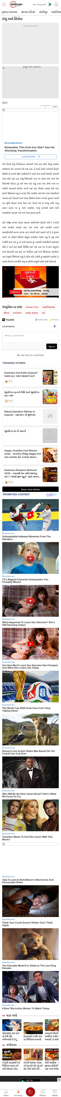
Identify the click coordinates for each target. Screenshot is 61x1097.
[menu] (5, 4)
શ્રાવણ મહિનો (28, 12)
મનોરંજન (17, 313)
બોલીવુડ (43, 12)
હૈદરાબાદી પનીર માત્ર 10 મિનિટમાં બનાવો (33, 1038)
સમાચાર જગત (32, 307)
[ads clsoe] (59, 1080)
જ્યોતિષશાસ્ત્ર (48, 307)
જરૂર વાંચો (11, 1015)
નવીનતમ (11, 1045)
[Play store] (50, 4)
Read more (16, 292)
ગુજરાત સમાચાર (9, 12)
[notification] (56, 4)
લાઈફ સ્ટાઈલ (31, 313)
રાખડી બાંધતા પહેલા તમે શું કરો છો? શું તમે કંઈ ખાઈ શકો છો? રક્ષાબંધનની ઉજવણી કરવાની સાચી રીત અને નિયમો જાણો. (33, 1065)
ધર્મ (43, 313)
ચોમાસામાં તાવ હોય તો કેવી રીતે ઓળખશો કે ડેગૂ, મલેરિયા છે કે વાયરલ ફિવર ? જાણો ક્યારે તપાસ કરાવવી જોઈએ (11, 1036)
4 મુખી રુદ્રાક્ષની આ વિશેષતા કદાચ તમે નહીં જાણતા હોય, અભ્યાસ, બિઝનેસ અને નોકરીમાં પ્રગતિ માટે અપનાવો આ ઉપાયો (11, 1065)
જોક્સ (6, 313)
